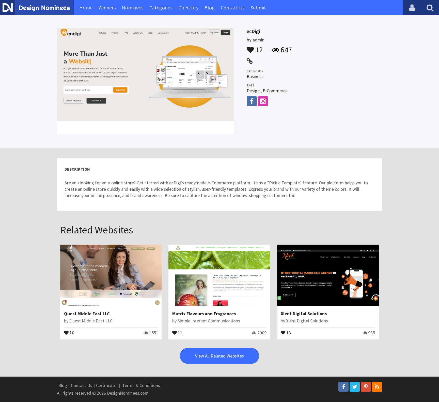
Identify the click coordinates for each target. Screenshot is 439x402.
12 (258, 47)
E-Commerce (275, 91)
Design (253, 91)
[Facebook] (343, 387)
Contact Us (232, 7)
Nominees (132, 7)
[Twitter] (355, 387)
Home (85, 7)
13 (288, 332)
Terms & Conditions (141, 385)
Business (255, 76)
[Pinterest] (366, 387)
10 (71, 332)
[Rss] (377, 387)
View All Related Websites (219, 356)
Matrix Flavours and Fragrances (204, 314)
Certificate (106, 385)
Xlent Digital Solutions (304, 314)
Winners (107, 7)
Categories (160, 7)
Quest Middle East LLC (87, 314)
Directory (188, 7)
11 (179, 332)
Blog (210, 7)
